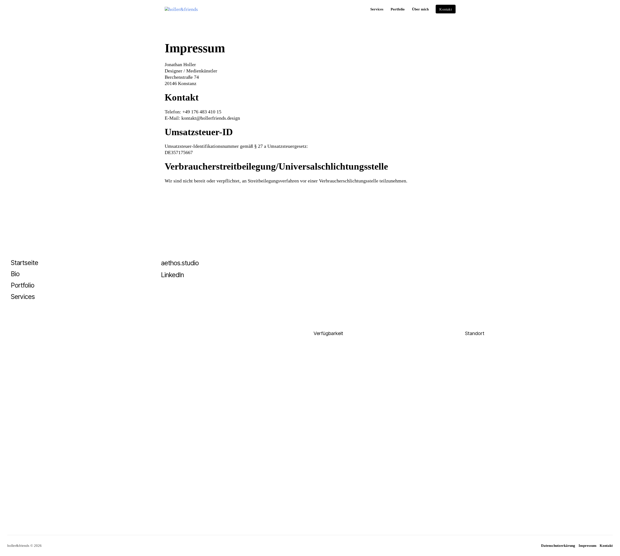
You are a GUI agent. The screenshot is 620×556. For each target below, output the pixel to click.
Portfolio (398, 9)
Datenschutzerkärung (558, 546)
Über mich (420, 9)
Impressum (588, 546)
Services (376, 9)
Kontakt (606, 546)
